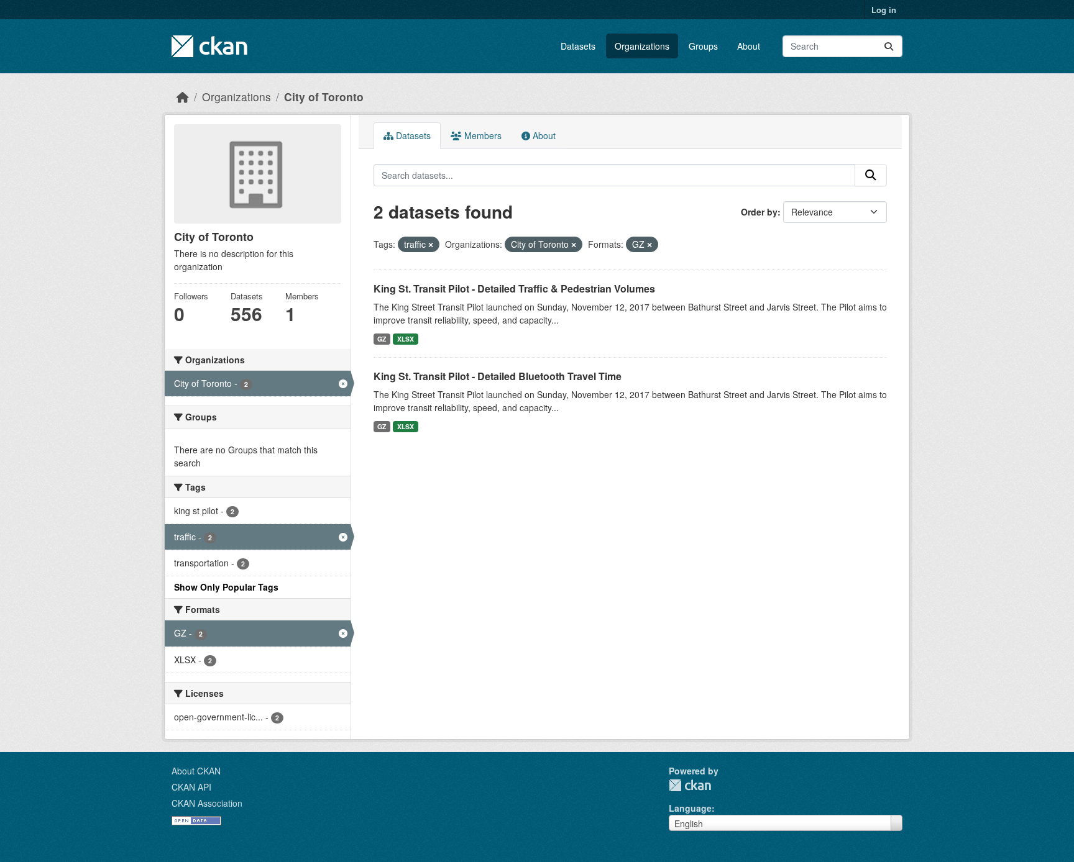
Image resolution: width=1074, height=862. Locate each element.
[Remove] (430, 245)
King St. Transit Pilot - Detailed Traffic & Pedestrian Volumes (514, 288)
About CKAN (196, 770)
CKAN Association (207, 803)
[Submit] (888, 46)
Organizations (642, 46)
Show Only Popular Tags (226, 587)
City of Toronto (324, 96)
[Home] (183, 96)
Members (482, 135)
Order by (759, 212)
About (748, 46)
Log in (883, 10)
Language (690, 808)
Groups (703, 46)
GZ (381, 338)
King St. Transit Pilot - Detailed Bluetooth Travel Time (498, 376)
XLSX (405, 338)
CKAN (690, 785)
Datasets (578, 46)
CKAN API (191, 787)
